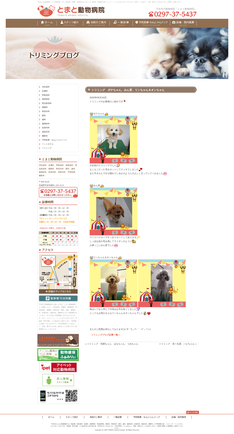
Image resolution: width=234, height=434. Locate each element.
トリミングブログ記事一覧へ (105, 334)
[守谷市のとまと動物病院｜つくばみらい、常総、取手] (71, 11)
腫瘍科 (45, 107)
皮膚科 (45, 91)
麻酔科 (45, 136)
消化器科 (46, 87)
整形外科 (46, 111)
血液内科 (46, 128)
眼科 (44, 115)
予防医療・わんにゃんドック (54, 140)
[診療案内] (121, 23)
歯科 (44, 119)
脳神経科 (46, 124)
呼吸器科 (46, 95)
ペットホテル (47, 144)
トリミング (47, 148)
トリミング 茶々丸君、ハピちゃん (177, 344)
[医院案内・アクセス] (96, 23)
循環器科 (46, 99)
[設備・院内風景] (151, 23)
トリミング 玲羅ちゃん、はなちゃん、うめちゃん (112, 344)
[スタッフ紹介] (70, 23)
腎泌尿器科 (47, 103)
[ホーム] (47, 23)
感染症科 (46, 132)
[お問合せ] (183, 23)
